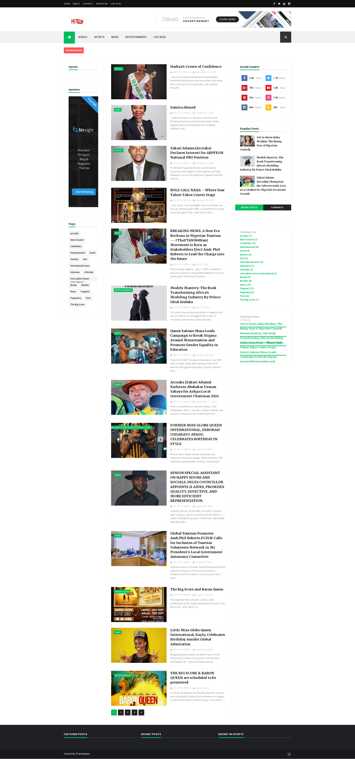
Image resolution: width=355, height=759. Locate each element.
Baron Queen (77, 240)
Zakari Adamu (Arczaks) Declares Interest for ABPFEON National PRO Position (196, 152)
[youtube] (284, 3)
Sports (99, 37)
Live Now (116, 4)
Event (92, 253)
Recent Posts (249, 207)
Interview (75, 272)
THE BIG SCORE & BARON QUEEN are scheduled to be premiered (193, 677)
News (115, 37)
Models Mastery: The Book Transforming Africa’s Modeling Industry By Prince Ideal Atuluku (261, 338)
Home (67, 4)
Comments (277, 207)
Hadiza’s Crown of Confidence (196, 66)
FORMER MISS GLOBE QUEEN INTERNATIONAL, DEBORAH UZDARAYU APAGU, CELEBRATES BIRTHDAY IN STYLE (196, 434)
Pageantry (75, 298)
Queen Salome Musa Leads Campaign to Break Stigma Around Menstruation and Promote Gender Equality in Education (194, 340)
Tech (88, 298)
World (82, 37)
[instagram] (289, 3)
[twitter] (279, 3)
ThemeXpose (83, 754)
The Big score (77, 304)
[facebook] (274, 3)
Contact (88, 4)
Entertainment (136, 37)
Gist (85, 259)
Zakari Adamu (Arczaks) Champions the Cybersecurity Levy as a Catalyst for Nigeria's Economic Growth (263, 185)
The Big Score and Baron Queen (196, 589)
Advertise (102, 4)
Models (85, 285)
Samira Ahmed (183, 107)
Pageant (85, 291)
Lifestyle (88, 272)
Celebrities (76, 246)
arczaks (74, 233)
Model (73, 285)
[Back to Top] (289, 754)
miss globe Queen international (79, 279)
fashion (74, 259)
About (76, 4)
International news (79, 266)
